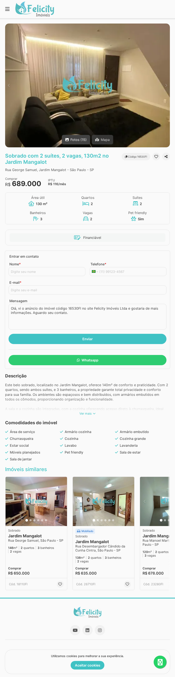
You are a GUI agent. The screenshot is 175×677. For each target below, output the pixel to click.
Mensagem (18, 301)
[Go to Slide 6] (46, 520)
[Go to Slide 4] (38, 520)
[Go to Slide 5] (42, 520)
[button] (87, 85)
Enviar (87, 339)
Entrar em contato (24, 256)
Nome (15, 264)
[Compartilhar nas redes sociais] (166, 156)
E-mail (15, 282)
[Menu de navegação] (7, 9)
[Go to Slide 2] (30, 520)
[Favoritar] (156, 156)
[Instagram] (100, 630)
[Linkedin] (87, 630)
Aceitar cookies (87, 665)
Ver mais (85, 413)
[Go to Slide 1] (26, 520)
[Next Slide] (166, 85)
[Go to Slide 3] (34, 520)
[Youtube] (75, 630)
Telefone (98, 264)
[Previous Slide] (8, 85)
